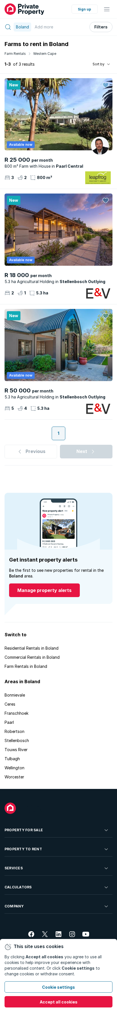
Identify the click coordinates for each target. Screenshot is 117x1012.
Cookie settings (58, 987)
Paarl (9, 722)
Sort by (99, 64)
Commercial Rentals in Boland (32, 657)
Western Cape (44, 53)
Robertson (14, 731)
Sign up (84, 9)
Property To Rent (23, 849)
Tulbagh (12, 758)
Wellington (14, 767)
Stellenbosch (17, 740)
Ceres (10, 704)
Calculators (18, 887)
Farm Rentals (15, 53)
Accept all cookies (59, 1001)
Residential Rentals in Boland (31, 648)
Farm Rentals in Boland (26, 666)
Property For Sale (24, 830)
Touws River (16, 749)
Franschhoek (16, 713)
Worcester (14, 776)
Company (14, 906)
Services (14, 868)
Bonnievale (15, 695)
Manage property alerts (44, 590)
